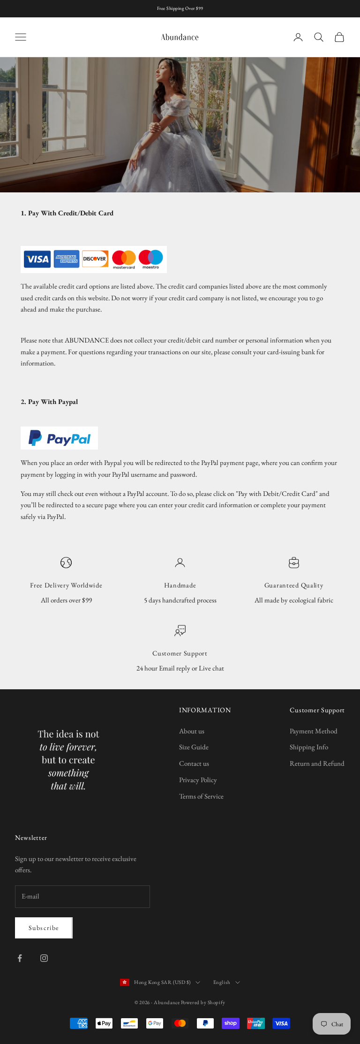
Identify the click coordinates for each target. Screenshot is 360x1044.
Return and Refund (317, 763)
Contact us (194, 763)
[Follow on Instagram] (44, 958)
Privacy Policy (198, 779)
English (222, 982)
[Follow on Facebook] (19, 958)
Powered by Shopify (203, 1002)
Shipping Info (309, 746)
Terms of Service (201, 796)
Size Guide (194, 746)
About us (191, 730)
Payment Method (314, 730)
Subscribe (44, 927)
